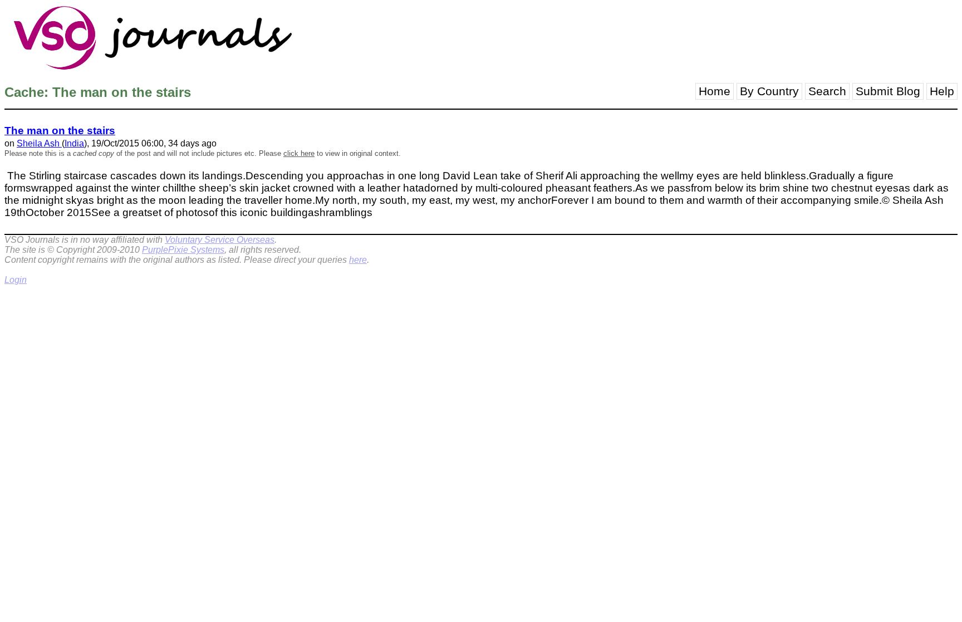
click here (299, 153)
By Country (769, 91)
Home (714, 91)
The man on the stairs (59, 130)
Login (15, 280)
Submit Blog (888, 91)
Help (942, 91)
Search (827, 91)
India (74, 143)
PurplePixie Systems (183, 249)
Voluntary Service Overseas (219, 239)
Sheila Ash (39, 143)
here (358, 260)
